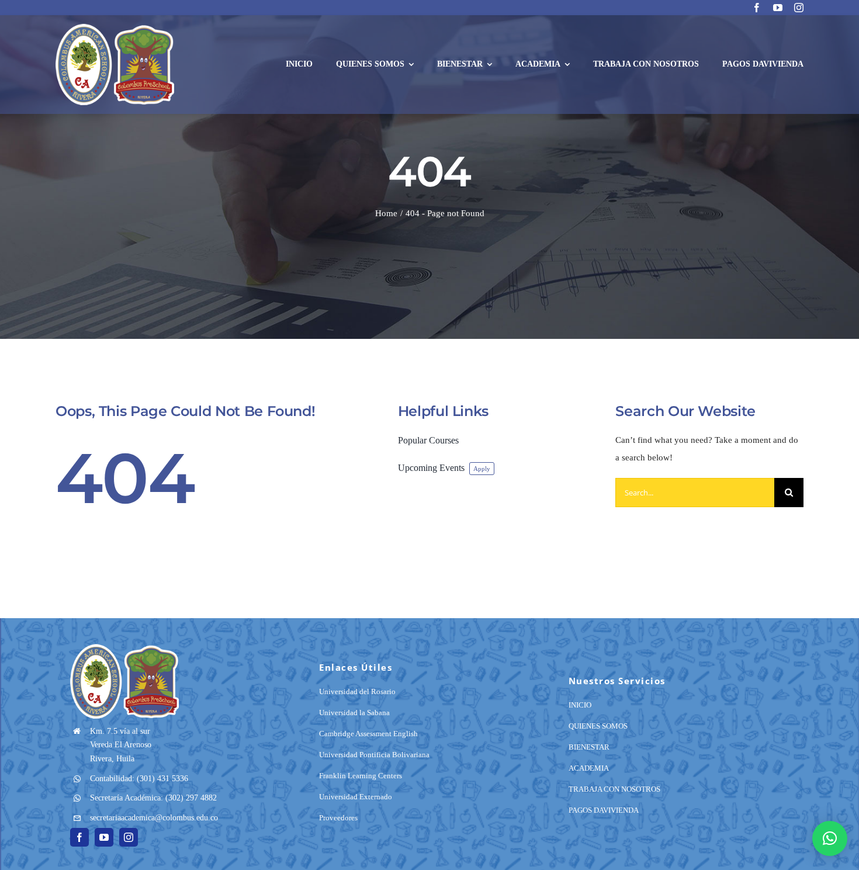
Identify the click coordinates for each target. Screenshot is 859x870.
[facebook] (756, 7)
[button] (829, 838)
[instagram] (798, 7)
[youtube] (777, 7)
